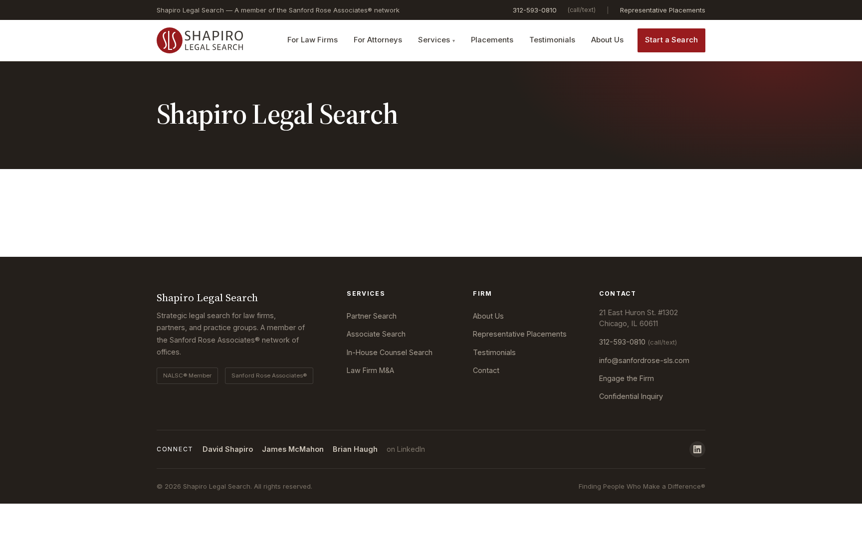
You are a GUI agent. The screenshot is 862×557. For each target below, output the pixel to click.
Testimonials (552, 39)
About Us (607, 39)
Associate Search (376, 334)
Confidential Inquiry (631, 396)
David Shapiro (228, 449)
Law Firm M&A (370, 370)
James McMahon (293, 449)
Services (434, 39)
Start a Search (671, 39)
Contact (486, 370)
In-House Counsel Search (389, 352)
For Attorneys (378, 39)
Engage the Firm (626, 378)
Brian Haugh (355, 449)
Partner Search (372, 316)
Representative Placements (662, 10)
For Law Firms (312, 39)
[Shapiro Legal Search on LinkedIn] (697, 449)
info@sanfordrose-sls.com (644, 360)
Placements (492, 39)
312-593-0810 (535, 10)
